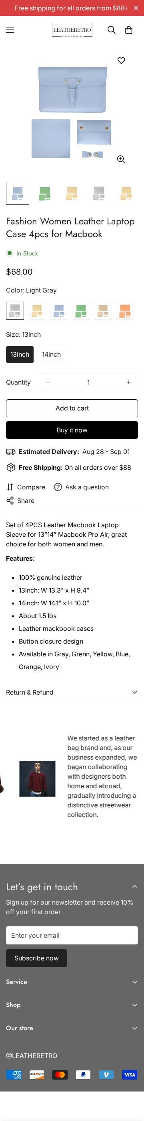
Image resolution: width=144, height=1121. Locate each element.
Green (81, 311)
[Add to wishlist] (121, 60)
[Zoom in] (121, 160)
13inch (22, 356)
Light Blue (59, 311)
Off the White (103, 311)
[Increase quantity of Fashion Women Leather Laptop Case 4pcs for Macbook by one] (129, 382)
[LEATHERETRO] (72, 30)
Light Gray (15, 311)
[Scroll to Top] (130, 1079)
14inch (53, 356)
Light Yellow (37, 311)
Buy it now (72, 430)
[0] (129, 30)
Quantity (18, 382)
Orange (125, 311)
